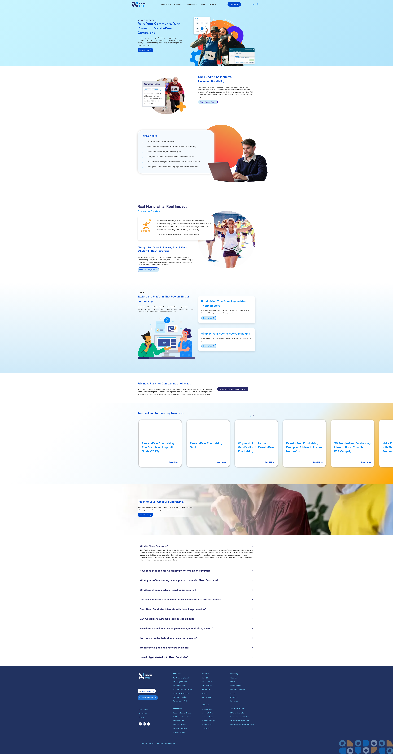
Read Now (173, 462)
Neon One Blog (178, 721)
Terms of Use (143, 713)
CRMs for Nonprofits (237, 713)
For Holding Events (179, 686)
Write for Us (234, 697)
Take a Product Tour (207, 102)
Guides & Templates (180, 728)
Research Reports (179, 732)
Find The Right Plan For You (232, 389)
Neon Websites (207, 686)
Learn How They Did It (147, 270)
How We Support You (237, 689)
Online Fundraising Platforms (240, 721)
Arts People (206, 689)
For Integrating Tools (180, 701)
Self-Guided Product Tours (182, 717)
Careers (232, 682)
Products (177, 4)
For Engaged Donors (180, 682)
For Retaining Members (181, 693)
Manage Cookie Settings (166, 743)
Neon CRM (205, 678)
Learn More (221, 462)
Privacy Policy (143, 709)
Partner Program (235, 686)
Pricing (202, 4)
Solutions (165, 4)
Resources (191, 4)
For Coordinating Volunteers (183, 689)
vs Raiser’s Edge (207, 717)
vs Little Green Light (208, 721)
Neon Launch (206, 697)
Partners (212, 4)
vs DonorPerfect (207, 713)
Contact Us (146, 691)
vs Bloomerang (207, 709)
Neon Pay (205, 693)
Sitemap (141, 717)
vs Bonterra (205, 728)
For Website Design (179, 697)
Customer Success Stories (182, 713)
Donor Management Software (240, 717)
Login (254, 4)
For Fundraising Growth (181, 678)
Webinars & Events (179, 724)
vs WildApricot (207, 724)
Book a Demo (234, 4)
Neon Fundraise (207, 682)
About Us (233, 678)
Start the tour (207, 318)
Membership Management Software (242, 724)
